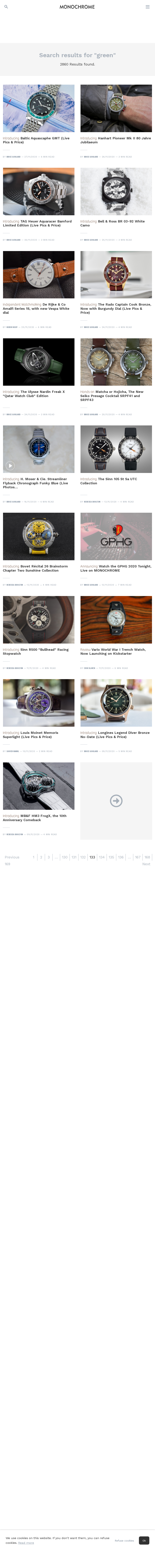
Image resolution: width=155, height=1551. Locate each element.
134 (102, 857)
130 (65, 857)
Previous (12, 857)
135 (111, 857)
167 (138, 857)
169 (7, 864)
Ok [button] (144, 1540)
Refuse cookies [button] (124, 1540)
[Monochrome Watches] (77, 7)
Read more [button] (26, 1543)
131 (74, 857)
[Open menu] (148, 7)
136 (121, 857)
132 (83, 857)
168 (147, 857)
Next (146, 864)
